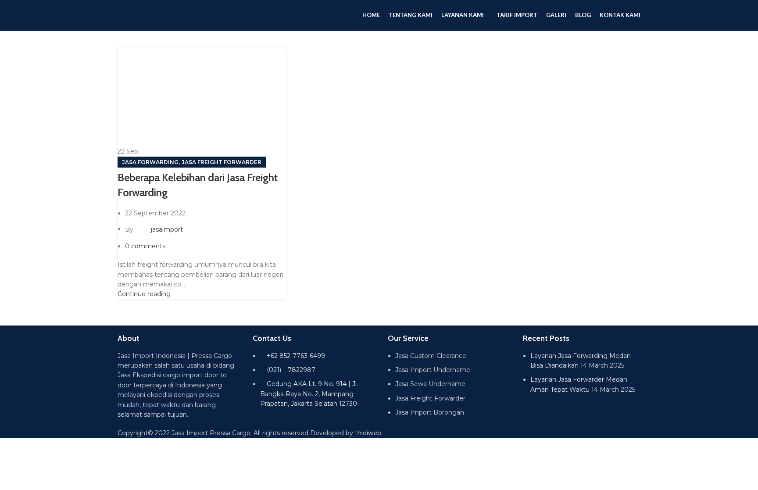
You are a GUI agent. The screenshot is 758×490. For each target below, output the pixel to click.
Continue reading (144, 294)
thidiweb (368, 433)
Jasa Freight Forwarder (221, 162)
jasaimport (167, 229)
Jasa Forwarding (150, 162)
